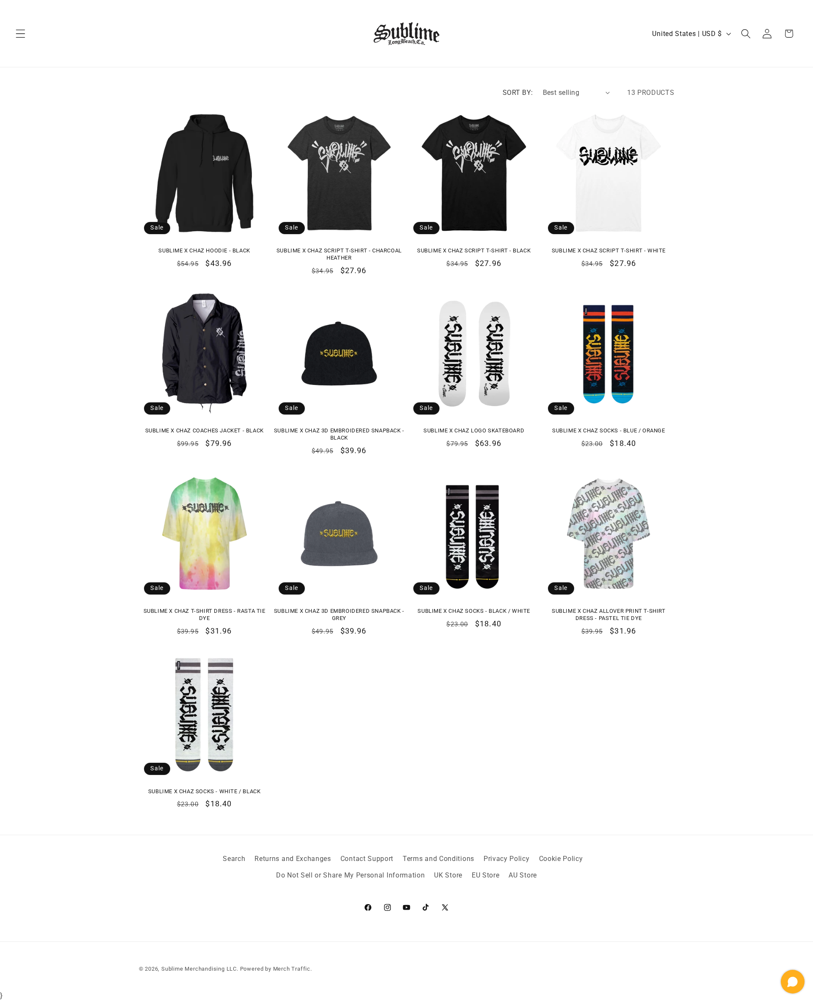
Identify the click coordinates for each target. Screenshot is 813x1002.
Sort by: (518, 93)
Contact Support (366, 859)
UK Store (448, 875)
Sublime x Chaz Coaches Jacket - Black (204, 430)
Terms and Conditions (438, 859)
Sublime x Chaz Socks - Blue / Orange (608, 430)
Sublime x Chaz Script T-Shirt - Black (474, 250)
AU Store (523, 875)
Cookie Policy (561, 859)
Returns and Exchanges (292, 859)
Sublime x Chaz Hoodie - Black (204, 250)
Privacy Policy (507, 859)
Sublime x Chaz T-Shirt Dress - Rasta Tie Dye (204, 614)
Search (234, 859)
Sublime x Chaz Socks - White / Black (204, 791)
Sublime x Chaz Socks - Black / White (474, 611)
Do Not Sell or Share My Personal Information (350, 875)
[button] (20, 33)
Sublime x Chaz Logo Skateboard (473, 430)
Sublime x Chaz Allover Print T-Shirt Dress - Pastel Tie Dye (609, 614)
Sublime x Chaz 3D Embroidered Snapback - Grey (339, 614)
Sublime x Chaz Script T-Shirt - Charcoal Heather (339, 254)
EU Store (486, 875)
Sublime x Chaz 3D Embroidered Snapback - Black (339, 434)
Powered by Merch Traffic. (276, 969)
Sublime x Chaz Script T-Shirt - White (609, 250)
